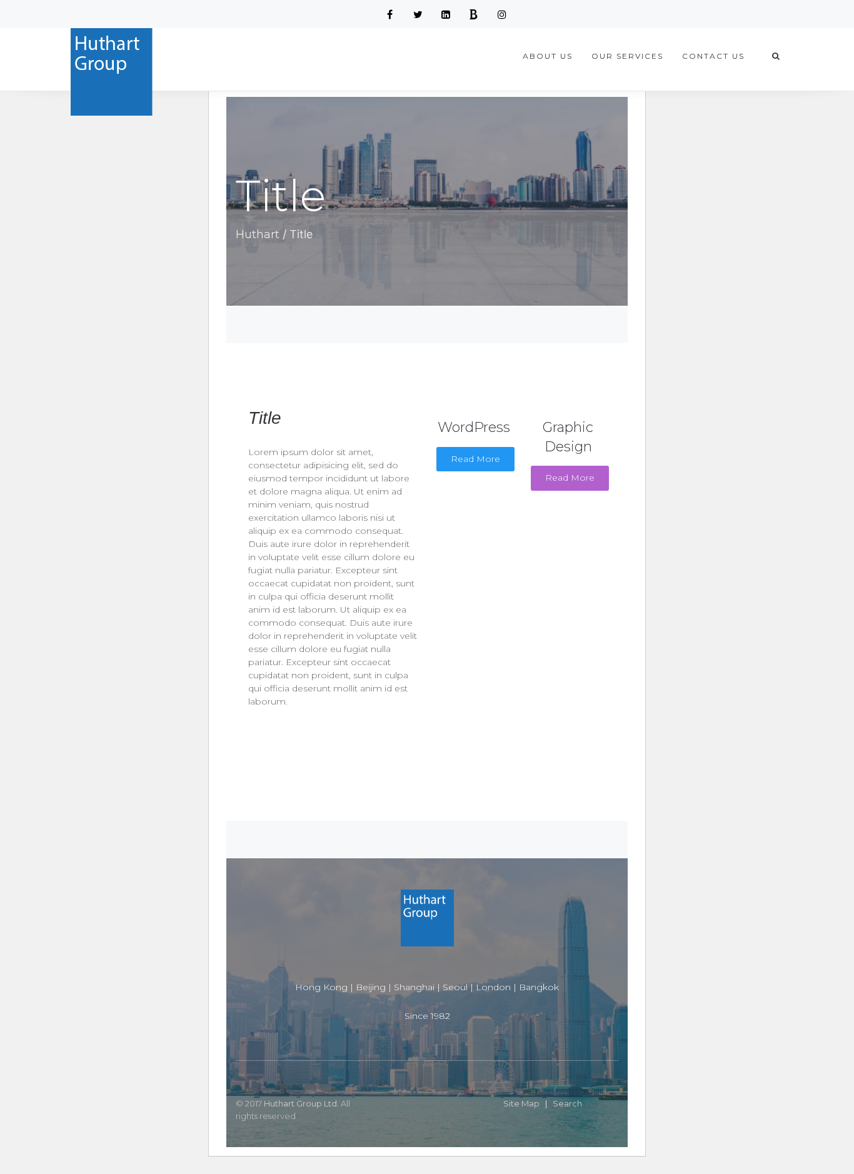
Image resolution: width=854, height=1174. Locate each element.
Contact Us (713, 56)
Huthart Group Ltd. (301, 1103)
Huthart (257, 234)
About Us (548, 56)
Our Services (627, 56)
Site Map (521, 1103)
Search (567, 1103)
